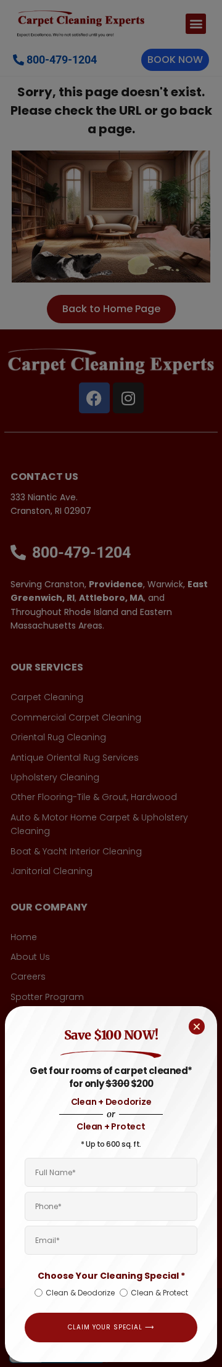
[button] (197, 1026)
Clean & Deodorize (80, 1292)
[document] (111, 683)
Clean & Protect (159, 1292)
